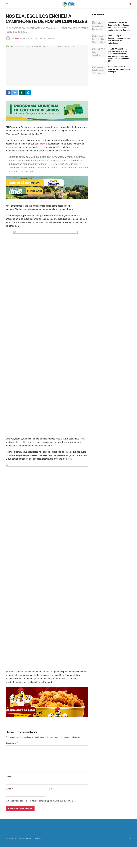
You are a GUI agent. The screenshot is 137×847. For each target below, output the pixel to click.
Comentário (12, 743)
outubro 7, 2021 (32, 38)
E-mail (9, 788)
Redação (18, 38)
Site (50, 788)
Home (129, 838)
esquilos (46, 147)
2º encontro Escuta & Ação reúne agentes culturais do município (119, 69)
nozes (55, 215)
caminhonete (41, 143)
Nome (9, 776)
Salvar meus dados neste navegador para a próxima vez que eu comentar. (42, 800)
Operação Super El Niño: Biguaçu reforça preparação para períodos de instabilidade (119, 39)
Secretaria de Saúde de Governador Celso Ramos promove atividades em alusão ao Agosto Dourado (119, 26)
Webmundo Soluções (33, 838)
